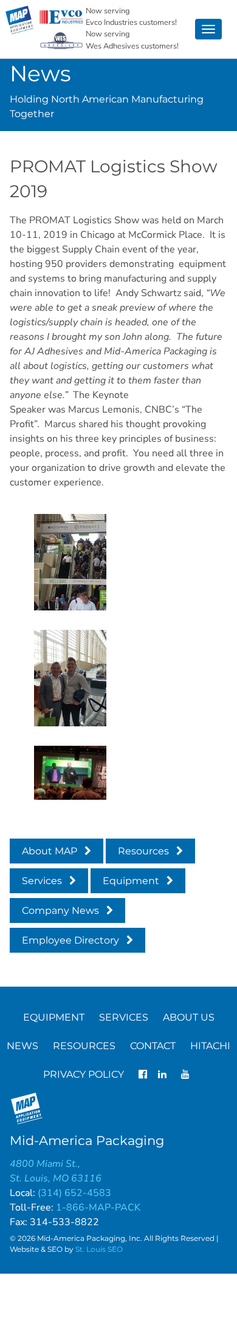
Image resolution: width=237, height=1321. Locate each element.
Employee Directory (70, 940)
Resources (143, 851)
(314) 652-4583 (74, 1193)
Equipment (131, 881)
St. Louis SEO (99, 1249)
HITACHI (210, 1046)
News (22, 1046)
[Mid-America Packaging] (20, 20)
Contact (153, 1046)
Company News (60, 910)
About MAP (49, 851)
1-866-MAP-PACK (98, 1207)
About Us (189, 1017)
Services (42, 881)
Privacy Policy (83, 1074)
